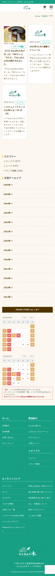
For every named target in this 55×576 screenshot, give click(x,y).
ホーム (37, 16)
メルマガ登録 (7, 504)
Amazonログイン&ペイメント (13, 529)
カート (5, 492)
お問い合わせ (7, 437)
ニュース (8, 166)
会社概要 (6, 432)
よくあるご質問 (34, 516)
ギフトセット (33, 437)
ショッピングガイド (10, 521)
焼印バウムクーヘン (36, 510)
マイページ (6, 486)
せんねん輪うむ (34, 426)
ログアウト (6, 498)
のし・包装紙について (37, 504)
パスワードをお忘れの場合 (13, 516)
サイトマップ (7, 443)
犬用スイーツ (33, 443)
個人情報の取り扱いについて (40, 492)
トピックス (9, 161)
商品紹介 (33, 418)
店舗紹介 (6, 426)
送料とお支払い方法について (40, 486)
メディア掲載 (10, 170)
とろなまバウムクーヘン (38, 432)
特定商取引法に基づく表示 (39, 498)
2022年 (45, 16)
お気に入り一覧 (8, 510)
